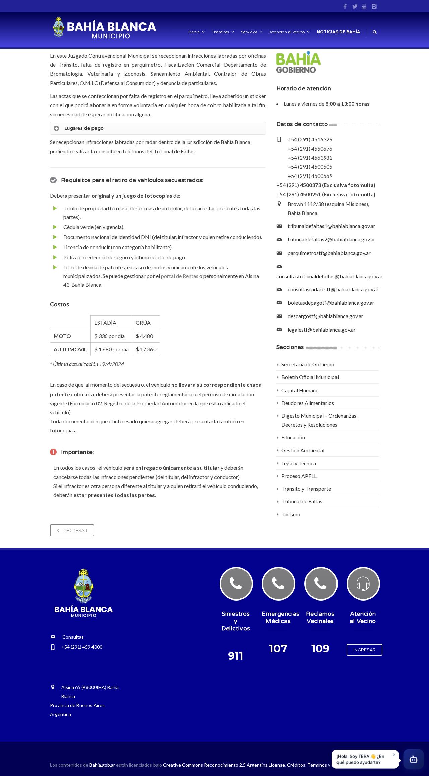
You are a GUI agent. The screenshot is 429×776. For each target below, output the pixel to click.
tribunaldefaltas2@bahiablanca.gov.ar (331, 239)
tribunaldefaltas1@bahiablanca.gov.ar (331, 226)
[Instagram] (374, 7)
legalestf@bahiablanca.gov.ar (322, 329)
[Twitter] (355, 7)
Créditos (296, 765)
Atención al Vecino (287, 31)
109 (320, 648)
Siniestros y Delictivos (235, 621)
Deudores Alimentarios (307, 403)
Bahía (194, 31)
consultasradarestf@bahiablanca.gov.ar (333, 289)
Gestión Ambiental (302, 450)
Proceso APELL (299, 476)
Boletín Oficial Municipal (310, 377)
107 (278, 648)
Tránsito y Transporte (306, 488)
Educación (293, 437)
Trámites (220, 31)
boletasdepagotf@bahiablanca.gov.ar (331, 302)
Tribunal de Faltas (301, 501)
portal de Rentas (179, 276)
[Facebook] (345, 7)
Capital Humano (300, 390)
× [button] (394, 755)
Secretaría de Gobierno (307, 364)
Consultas (69, 637)
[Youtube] (364, 7)
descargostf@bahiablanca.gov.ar (325, 316)
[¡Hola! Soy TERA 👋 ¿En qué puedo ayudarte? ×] (414, 760)
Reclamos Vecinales (320, 617)
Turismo (290, 514)
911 (235, 655)
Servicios (249, 31)
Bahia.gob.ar (102, 765)
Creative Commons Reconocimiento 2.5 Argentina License (224, 765)
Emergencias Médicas (280, 617)
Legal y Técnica (298, 463)
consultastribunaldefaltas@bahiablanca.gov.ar (329, 276)
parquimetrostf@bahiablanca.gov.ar (329, 253)
